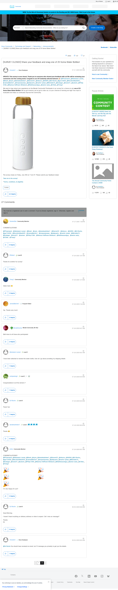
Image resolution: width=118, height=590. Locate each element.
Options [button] (82, 69)
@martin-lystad (41, 83)
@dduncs (39, 80)
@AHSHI (45, 80)
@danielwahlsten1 (20, 80)
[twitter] (82, 576)
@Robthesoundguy (34, 85)
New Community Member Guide (102, 79)
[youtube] (95, 576)
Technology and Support (23, 46)
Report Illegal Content (89, 582)
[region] (25, 585)
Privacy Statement (7, 586)
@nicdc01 (67, 83)
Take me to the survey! (10, 178)
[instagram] (102, 576)
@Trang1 (60, 85)
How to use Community (99, 74)
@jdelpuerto (31, 83)
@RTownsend (65, 78)
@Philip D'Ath (30, 235)
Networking (37, 46)
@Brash (5, 80)
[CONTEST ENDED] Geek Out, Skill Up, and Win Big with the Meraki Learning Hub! (101, 113)
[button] (6, 194)
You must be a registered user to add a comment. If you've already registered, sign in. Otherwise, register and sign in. (39, 212)
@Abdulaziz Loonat (77, 78)
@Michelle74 (51, 83)
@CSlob (53, 85)
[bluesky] (108, 576)
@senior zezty (45, 85)
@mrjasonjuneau (20, 83)
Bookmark (104, 47)
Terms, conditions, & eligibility (13, 182)
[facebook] (76, 576)
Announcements (48, 46)
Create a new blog (97, 27)
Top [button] (4, 569)
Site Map (78, 582)
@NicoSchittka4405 (73, 80)
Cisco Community (6, 46)
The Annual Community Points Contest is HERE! (101, 182)
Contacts (13, 575)
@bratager (59, 83)
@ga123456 (62, 80)
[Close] (48, 582)
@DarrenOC (31, 80)
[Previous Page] (35, 563)
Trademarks (69, 582)
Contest (6, 187)
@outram (74, 83)
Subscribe (113, 47)
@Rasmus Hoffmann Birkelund (17, 85)
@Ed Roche (53, 80)
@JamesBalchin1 (8, 83)
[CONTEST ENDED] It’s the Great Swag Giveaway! (102, 148)
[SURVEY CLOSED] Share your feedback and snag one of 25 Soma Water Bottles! (41, 62)
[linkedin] (89, 576)
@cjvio (11, 80)
